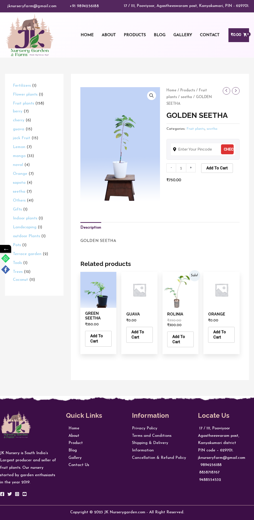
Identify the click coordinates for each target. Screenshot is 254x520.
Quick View (98, 303)
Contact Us (77, 465)
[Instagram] (17, 494)
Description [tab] (90, 228)
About (72, 436)
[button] (151, 95)
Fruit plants (196, 129)
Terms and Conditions (151, 436)
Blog (71, 450)
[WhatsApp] (5, 258)
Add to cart (217, 168)
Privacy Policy (144, 428)
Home (171, 90)
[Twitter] (9, 494)
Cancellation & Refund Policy (159, 458)
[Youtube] (24, 494)
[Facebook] (2, 494)
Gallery (74, 458)
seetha (186, 97)
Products (187, 90)
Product (74, 443)
